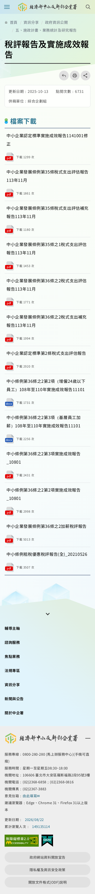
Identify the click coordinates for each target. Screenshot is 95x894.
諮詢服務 (12, 642)
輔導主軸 (12, 628)
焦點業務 (12, 656)
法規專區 (12, 670)
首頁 (14, 22)
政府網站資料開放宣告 (47, 857)
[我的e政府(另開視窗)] (47, 842)
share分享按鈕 (85, 76)
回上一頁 (62, 75)
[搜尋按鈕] (88, 7)
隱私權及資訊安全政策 (47, 869)
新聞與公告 (14, 698)
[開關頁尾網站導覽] (47, 613)
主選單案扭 (7, 7)
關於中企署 (14, 712)
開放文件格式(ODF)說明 (47, 882)
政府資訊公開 (56, 22)
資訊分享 (31, 22)
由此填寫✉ (32, 795)
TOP (88, 845)
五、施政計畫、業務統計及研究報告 (46, 30)
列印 (73, 75)
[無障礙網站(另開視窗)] (22, 842)
